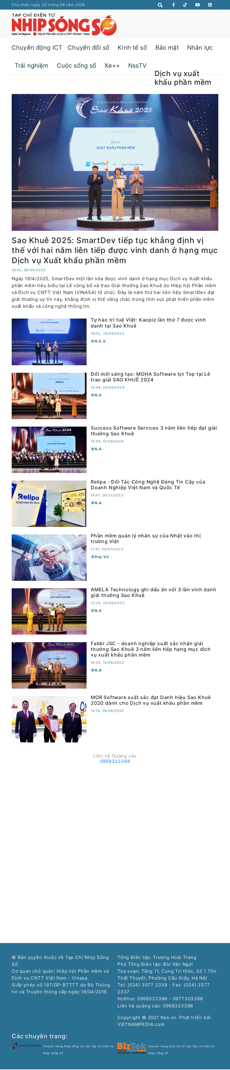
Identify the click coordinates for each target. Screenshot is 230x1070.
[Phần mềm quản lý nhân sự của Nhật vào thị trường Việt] (49, 557)
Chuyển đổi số (88, 47)
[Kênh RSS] (210, 5)
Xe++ (112, 65)
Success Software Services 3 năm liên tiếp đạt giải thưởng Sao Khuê (154, 431)
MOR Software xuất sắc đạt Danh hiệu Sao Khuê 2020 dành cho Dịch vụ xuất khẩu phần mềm (151, 700)
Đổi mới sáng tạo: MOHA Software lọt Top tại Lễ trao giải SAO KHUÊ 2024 (150, 377)
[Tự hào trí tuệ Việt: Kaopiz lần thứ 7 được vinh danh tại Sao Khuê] (49, 341)
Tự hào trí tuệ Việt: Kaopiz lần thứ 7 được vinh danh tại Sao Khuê (148, 322)
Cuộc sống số (76, 65)
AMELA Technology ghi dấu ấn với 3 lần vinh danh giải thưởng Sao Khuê (154, 592)
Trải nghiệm (32, 65)
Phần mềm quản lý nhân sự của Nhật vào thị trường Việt (146, 538)
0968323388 (115, 761)
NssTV (137, 65)
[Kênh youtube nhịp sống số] (198, 5)
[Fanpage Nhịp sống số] (173, 5)
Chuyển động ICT (37, 47)
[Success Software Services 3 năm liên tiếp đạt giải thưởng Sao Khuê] (49, 449)
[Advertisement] (115, 808)
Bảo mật (167, 47)
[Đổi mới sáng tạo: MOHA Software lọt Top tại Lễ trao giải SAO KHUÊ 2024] (49, 395)
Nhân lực (200, 47)
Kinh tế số (132, 47)
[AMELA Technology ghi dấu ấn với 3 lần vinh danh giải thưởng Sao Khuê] (49, 611)
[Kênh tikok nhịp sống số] (185, 5)
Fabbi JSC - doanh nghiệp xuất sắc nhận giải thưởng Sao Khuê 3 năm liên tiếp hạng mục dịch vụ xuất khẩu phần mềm (151, 649)
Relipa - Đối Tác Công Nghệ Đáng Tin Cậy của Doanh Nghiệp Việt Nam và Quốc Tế (148, 484)
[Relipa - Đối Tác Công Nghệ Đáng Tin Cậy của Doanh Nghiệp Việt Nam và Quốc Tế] (49, 503)
